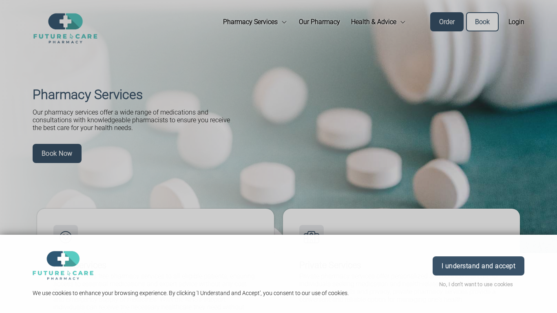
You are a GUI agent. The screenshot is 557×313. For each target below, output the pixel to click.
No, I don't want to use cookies (476, 284)
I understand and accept (478, 266)
